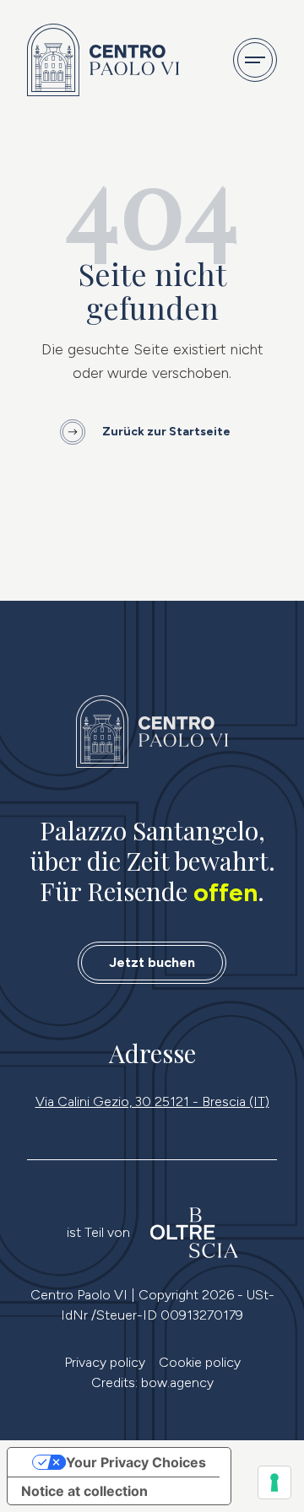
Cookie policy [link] (200, 1362)
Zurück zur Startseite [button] (166, 431)
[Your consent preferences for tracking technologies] (274, 1482)
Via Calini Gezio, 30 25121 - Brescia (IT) (152, 1102)
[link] (152, 731)
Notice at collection (84, 1490)
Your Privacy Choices (136, 1462)
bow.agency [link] (177, 1382)
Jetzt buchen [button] (152, 962)
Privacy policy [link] (104, 1362)
